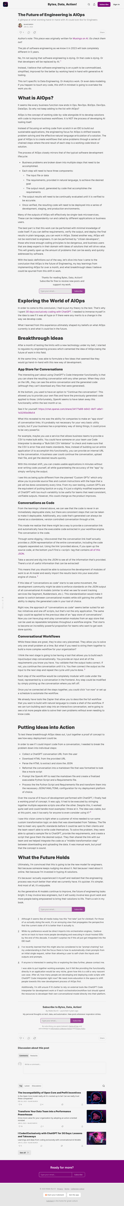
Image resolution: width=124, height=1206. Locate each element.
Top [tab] (20, 1086)
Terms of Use (73, 1026)
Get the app (74, 1195)
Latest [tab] (27, 1086)
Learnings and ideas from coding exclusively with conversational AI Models (49, 1140)
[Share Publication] (94, 4)
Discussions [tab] (36, 1086)
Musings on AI (80, 38)
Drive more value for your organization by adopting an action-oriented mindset (47, 1119)
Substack (50, 1201)
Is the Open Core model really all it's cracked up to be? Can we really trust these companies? (48, 1097)
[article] (62, 1098)
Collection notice (77, 1189)
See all (23, 1152)
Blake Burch (28, 24)
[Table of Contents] (2, 603)
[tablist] (28, 1055)
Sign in (116, 4)
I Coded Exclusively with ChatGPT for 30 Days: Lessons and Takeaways (50, 1135)
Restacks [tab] (33, 1056)
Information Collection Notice (61, 1028)
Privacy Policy (80, 1028)
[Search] (88, 4)
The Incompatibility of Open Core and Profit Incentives (49, 1092)
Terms (66, 1189)
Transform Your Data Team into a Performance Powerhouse (44, 1113)
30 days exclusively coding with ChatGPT (48, 311)
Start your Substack (55, 1195)
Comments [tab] (23, 1056)
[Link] (14, 98)
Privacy (60, 1189)
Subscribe (104, 4)
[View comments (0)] (28, 32)
